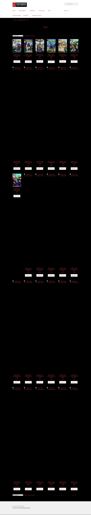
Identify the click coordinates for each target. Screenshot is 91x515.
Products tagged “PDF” (21, 19)
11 (75, 35)
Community (25, 15)
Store (49, 10)
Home (14, 10)
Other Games (41, 10)
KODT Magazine (22, 10)
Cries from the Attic (17, 15)
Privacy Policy (15, 507)
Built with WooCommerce (24, 507)
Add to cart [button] (17, 61)
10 (72, 35)
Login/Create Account (36, 15)
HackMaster (32, 10)
